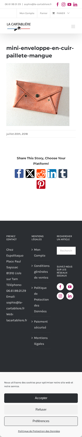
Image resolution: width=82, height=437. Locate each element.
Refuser (41, 409)
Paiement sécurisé (41, 324)
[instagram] (63, 4)
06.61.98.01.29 (16, 291)
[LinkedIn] (69, 296)
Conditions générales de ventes (41, 271)
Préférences (41, 421)
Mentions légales (41, 341)
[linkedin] (75, 4)
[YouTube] (69, 286)
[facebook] (58, 4)
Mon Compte (39, 252)
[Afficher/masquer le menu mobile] (73, 26)
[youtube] (69, 4)
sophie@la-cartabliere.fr (38, 4)
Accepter (41, 398)
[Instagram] (60, 296)
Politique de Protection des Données (39, 431)
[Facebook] (60, 286)
